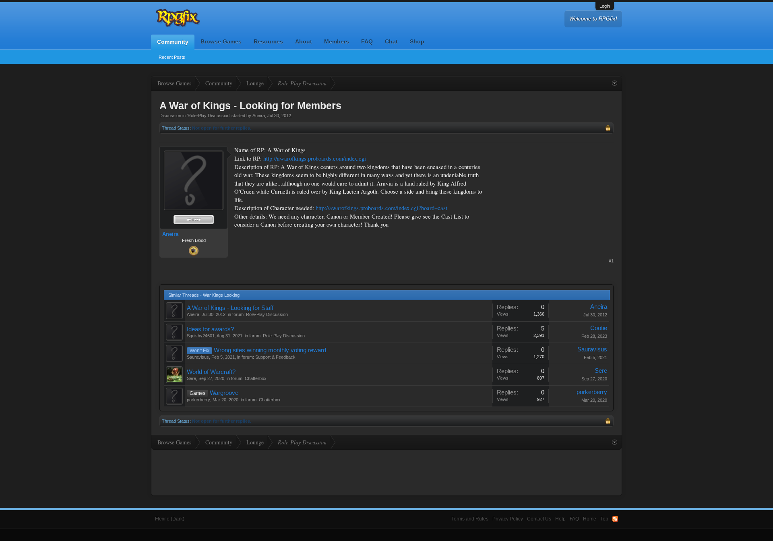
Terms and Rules (469, 519)
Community (172, 42)
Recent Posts (172, 57)
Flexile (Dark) (169, 519)
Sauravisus (198, 357)
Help (560, 519)
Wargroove (224, 393)
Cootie (598, 328)
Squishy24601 (201, 335)
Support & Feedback (275, 357)
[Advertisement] (553, 196)
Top (604, 519)
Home (589, 519)
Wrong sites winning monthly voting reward (270, 350)
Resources (268, 41)
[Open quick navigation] (614, 83)
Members (336, 41)
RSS (615, 519)
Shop (417, 41)
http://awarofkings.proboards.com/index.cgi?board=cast (381, 208)
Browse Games (221, 41)
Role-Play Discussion (208, 115)
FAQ (367, 41)
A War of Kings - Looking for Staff (230, 308)
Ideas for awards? (210, 329)
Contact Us (539, 519)
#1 (611, 260)
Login (604, 6)
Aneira (258, 115)
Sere (191, 378)
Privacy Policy (507, 519)
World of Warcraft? (211, 372)
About (303, 41)
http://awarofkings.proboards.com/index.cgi (314, 158)
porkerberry (198, 399)
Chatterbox (256, 378)
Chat (391, 41)
